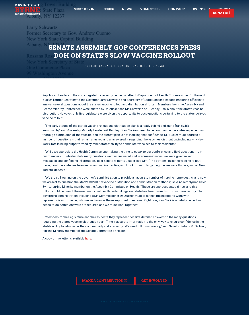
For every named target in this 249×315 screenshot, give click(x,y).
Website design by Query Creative (124, 302)
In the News (154, 66)
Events (200, 9)
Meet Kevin (84, 9)
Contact (176, 9)
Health (136, 66)
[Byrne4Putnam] (27, 9)
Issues (108, 9)
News (127, 9)
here (88, 238)
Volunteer (150, 9)
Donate (220, 13)
